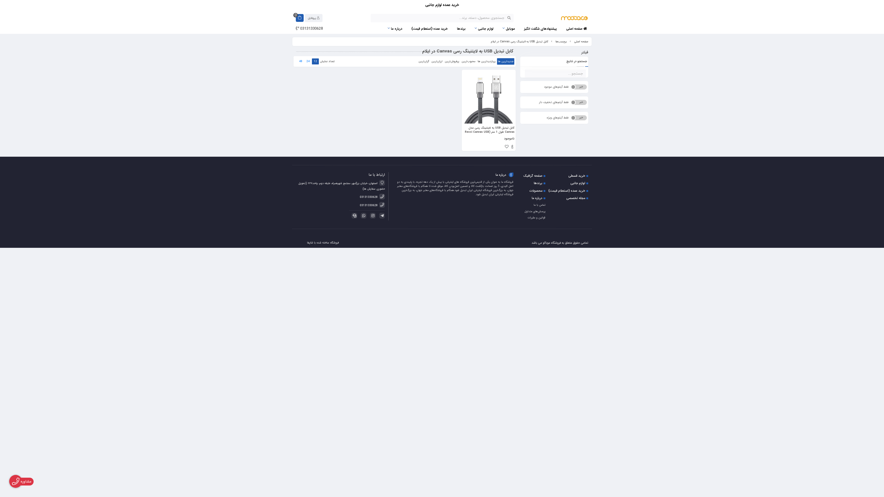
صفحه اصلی (574, 28)
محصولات (535, 190)
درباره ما (396, 28)
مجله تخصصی (575, 198)
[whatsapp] (362, 216)
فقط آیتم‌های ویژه (557, 117)
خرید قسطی (576, 175)
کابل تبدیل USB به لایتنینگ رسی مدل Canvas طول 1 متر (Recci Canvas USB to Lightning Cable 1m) (490, 130)
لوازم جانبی (485, 28)
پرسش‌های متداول (534, 211)
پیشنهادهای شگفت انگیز (540, 28)
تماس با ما (539, 205)
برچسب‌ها (561, 41)
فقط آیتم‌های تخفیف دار (553, 102)
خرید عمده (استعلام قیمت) (429, 28)
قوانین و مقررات (536, 217)
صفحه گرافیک (532, 175)
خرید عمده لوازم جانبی (442, 5)
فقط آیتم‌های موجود (556, 86)
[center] (509, 18)
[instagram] (372, 216)
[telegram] (381, 216)
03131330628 (311, 29)
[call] (353, 216)
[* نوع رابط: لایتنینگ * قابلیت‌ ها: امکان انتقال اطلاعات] (489, 97)
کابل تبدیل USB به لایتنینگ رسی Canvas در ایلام (519, 41)
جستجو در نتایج (576, 61)
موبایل (510, 28)
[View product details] (512, 147)
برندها (461, 28)
